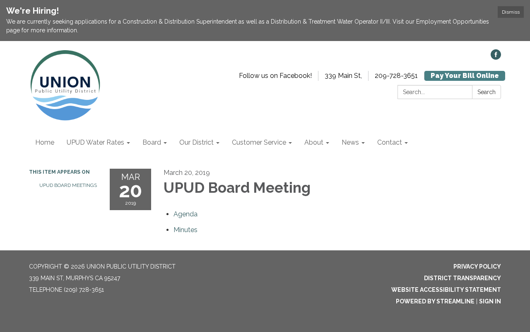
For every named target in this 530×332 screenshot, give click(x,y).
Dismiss (511, 12)
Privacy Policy (477, 266)
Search (486, 92)
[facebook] (496, 57)
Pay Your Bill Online (465, 76)
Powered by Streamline (435, 301)
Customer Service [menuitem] (259, 142)
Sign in (490, 301)
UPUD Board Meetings (68, 185)
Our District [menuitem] (196, 142)
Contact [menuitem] (389, 142)
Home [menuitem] (44, 142)
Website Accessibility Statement (446, 289)
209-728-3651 (396, 76)
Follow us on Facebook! (275, 76)
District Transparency (462, 278)
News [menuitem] (350, 142)
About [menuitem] (313, 142)
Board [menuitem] (151, 142)
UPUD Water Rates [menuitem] (95, 142)
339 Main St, (343, 76)
